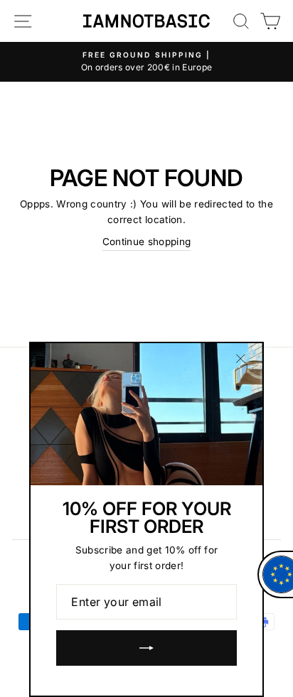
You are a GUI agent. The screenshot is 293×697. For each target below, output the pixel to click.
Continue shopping (146, 241)
